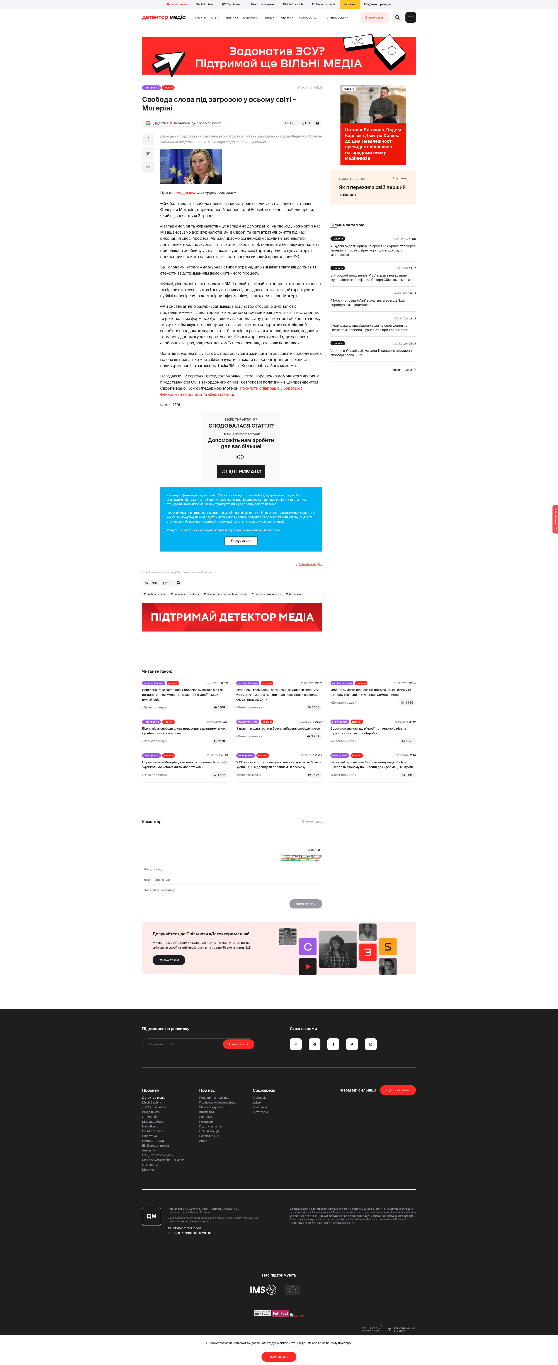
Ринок (269, 17)
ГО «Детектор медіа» (377, 4)
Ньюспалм (150, 1165)
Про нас (207, 1090)
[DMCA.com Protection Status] (263, 1315)
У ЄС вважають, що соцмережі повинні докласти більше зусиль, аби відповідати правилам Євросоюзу (278, 764)
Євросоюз (295, 594)
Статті (215, 17)
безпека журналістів (268, 594)
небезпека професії (186, 594)
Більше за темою (347, 225)
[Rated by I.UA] (297, 1315)
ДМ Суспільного (232, 4)
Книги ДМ (206, 1112)
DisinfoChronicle (293, 4)
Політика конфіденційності (218, 1102)
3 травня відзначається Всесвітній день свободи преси (278, 728)
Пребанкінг (150, 1117)
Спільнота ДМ (169, 960)
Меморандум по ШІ (213, 1107)
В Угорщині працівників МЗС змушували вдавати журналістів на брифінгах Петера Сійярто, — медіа (370, 277)
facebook (259, 1098)
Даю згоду (279, 1357)
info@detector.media (187, 1228)
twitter (257, 1102)
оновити (314, 850)
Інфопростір (307, 17)
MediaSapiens (204, 4)
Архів (203, 1141)
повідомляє (185, 193)
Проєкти (150, 1090)
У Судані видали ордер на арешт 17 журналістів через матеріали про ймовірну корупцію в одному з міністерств (373, 250)
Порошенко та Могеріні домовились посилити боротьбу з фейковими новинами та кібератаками (184, 764)
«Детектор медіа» (309, 564)
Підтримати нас (211, 1126)
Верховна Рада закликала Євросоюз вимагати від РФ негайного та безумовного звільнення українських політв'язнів (182, 694)
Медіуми (148, 1169)
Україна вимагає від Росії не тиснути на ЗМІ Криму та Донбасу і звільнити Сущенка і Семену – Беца (370, 692)
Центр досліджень (262, 4)
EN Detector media (323, 4)
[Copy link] (148, 167)
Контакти (206, 1122)
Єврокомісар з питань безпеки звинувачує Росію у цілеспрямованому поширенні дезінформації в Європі (371, 764)
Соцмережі (264, 1090)
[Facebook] (148, 139)
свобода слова (156, 594)
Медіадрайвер (153, 1122)
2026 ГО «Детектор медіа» (192, 1232)
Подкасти (286, 17)
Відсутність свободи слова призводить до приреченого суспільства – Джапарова (184, 731)
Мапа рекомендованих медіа (163, 1160)
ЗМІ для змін (151, 1112)
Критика (231, 17)
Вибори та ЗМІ (153, 1141)
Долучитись (241, 540)
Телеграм (260, 1107)
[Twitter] (148, 153)
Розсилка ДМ (209, 1136)
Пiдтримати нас (398, 1090)
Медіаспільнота (153, 683)
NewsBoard (150, 1126)
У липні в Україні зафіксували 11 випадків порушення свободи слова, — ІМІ (371, 352)
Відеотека (149, 1136)
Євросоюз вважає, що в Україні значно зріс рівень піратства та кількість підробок (368, 731)
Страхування (374, 17)
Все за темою (402, 370)
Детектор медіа (177, 4)
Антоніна (349, 4)
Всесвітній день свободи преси (227, 594)
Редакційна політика (214, 1098)
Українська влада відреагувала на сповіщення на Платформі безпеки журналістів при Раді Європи (369, 327)
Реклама (205, 1117)
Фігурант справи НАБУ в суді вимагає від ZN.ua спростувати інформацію (367, 302)
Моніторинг (251, 17)
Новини (200, 17)
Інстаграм (260, 1112)
